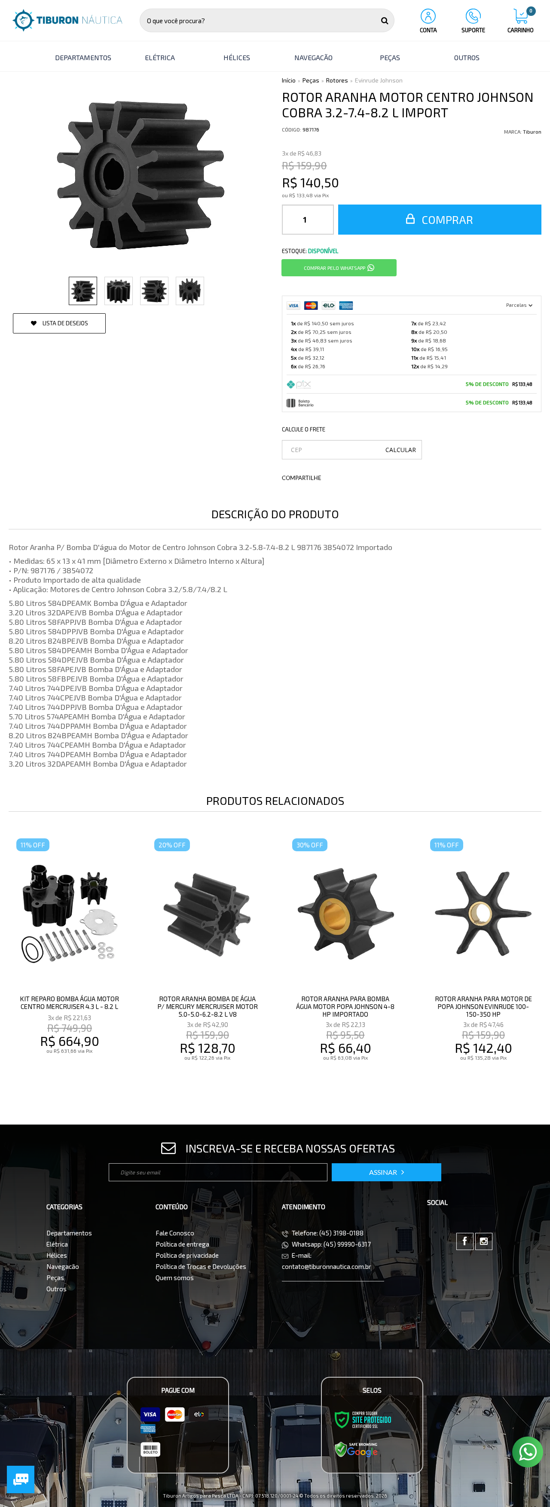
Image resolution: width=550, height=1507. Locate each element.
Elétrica (57, 1244)
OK (400, 449)
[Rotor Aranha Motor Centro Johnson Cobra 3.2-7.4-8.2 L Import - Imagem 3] (154, 291)
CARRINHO (520, 21)
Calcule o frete (303, 429)
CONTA (428, 30)
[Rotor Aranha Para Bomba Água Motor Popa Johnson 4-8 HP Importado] (345, 961)
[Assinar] (386, 1172)
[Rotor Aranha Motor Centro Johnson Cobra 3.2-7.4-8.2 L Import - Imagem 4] (190, 291)
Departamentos (69, 1233)
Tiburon (532, 131)
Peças (310, 80)
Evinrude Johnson (379, 80)
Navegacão (62, 1266)
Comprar (446, 219)
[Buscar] (384, 20)
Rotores (337, 80)
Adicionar (88, 1076)
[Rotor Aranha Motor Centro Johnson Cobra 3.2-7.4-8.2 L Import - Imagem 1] (83, 291)
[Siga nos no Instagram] (483, 1241)
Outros (56, 1289)
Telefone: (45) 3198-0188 (327, 1233)
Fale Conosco (175, 1233)
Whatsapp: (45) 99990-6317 (330, 1244)
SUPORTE (473, 30)
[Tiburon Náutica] (67, 20)
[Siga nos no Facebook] (465, 1241)
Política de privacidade (187, 1255)
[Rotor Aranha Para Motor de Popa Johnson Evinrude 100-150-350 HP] (483, 961)
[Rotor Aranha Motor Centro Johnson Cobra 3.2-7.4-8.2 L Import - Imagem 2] (118, 291)
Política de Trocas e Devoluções (201, 1266)
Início (289, 80)
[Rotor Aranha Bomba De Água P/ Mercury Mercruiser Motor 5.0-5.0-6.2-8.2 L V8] (207, 961)
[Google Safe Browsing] (356, 1449)
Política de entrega (182, 1244)
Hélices (56, 1255)
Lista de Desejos (64, 323)
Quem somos (175, 1277)
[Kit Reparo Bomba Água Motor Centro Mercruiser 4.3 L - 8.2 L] (69, 961)
